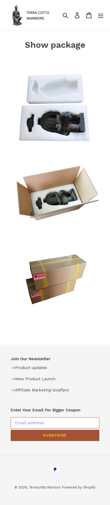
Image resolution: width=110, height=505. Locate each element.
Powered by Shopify (79, 487)
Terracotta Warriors (45, 487)
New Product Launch (35, 378)
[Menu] (101, 15)
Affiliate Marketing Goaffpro (42, 390)
